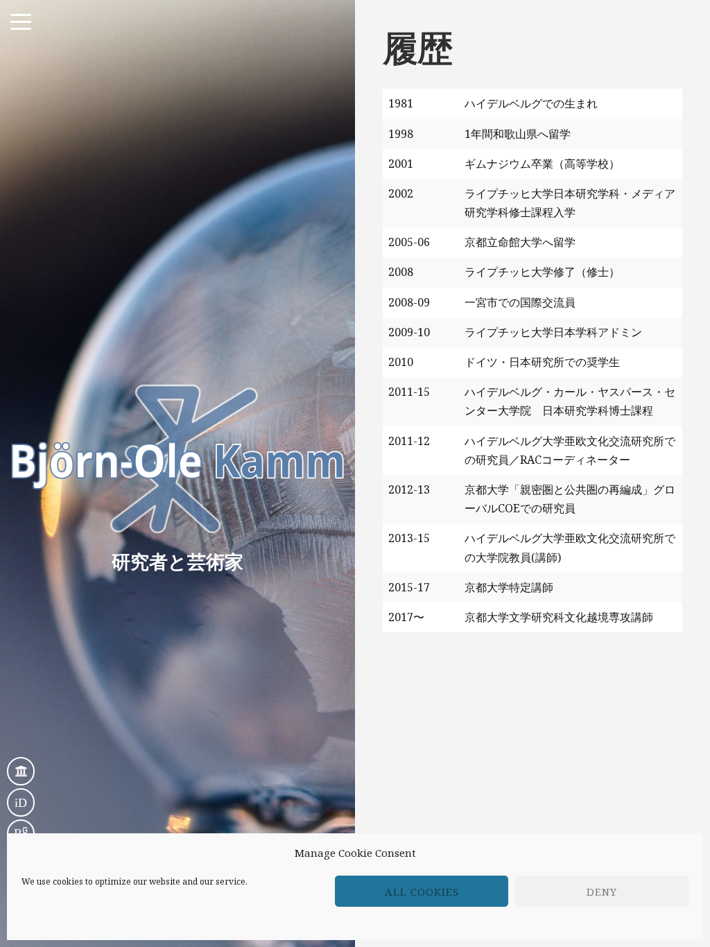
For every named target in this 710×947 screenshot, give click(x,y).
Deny (602, 891)
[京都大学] (21, 771)
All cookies (422, 891)
